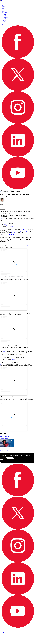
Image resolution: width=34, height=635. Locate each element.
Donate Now (3, 6)
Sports (2, 4)
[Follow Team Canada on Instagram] (18, 123)
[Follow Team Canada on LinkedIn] (18, 156)
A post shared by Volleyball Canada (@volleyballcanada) (13, 429)
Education (3, 11)
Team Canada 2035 (4, 12)
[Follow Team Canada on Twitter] (18, 90)
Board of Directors (5, 17)
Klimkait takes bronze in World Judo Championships (9, 234)
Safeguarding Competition (6, 16)
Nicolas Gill (18, 219)
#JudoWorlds (11, 225)
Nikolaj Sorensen (31, 245)
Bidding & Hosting (5, 21)
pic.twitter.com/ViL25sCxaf (16, 225)
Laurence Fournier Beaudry (24, 245)
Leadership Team (5, 18)
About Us (3, 13)
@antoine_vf (5, 224)
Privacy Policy (3, 631)
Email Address (3, 458)
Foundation (3, 10)
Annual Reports (5, 20)
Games (2, 5)
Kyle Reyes (1, 218)
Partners (3, 8)
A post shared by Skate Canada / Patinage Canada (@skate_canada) (14, 276)
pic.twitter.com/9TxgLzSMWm (6, 358)
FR (1, 0)
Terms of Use (3, 632)
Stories (2, 3)
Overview (4, 14)
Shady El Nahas (23, 229)
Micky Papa (1, 364)
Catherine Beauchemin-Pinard (24, 231)
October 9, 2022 (13, 359)
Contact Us (3, 24)
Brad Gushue (4, 351)
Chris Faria (2, 202)
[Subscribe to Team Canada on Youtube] (18, 189)
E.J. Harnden (18, 352)
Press (2, 9)
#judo (5, 225)
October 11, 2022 (12, 226)
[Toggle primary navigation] (0, 0)
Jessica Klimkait (13, 232)
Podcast (3, 7)
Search (1, 190)
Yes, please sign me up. (4, 462)
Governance (5, 15)
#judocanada (7, 225)
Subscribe (3, 23)
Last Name (3, 457)
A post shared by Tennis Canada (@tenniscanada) (13, 343)
